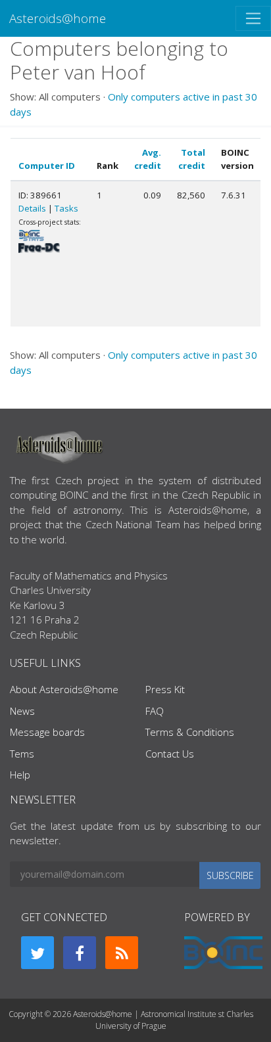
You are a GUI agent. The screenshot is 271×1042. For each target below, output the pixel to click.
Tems (22, 753)
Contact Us (169, 753)
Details (32, 208)
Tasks (66, 208)
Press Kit (165, 689)
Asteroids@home (57, 18)
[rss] (121, 952)
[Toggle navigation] (253, 18)
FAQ (154, 710)
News (22, 710)
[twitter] (37, 952)
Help (20, 774)
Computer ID (46, 165)
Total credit (191, 159)
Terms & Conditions (189, 731)
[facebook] (79, 952)
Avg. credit (147, 159)
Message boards (47, 731)
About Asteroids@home (64, 689)
